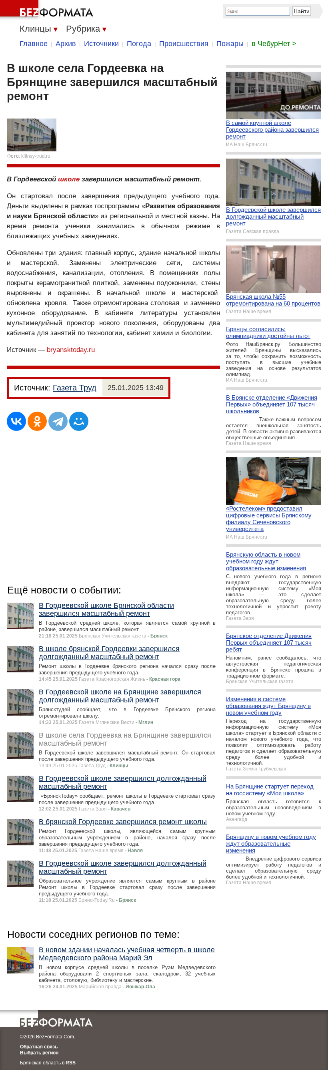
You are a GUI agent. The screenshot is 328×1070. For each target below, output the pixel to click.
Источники (101, 44)
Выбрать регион (39, 1053)
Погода (139, 44)
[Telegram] (58, 421)
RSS (71, 1063)
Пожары (230, 44)
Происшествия (183, 44)
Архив (66, 44)
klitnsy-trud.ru (35, 156)
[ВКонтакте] (16, 421)
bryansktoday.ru (71, 350)
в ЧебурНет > (274, 44)
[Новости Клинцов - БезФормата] (48, 10)
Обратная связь (39, 1047)
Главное (34, 44)
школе (69, 179)
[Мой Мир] (78, 421)
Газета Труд (74, 387)
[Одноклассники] (37, 421)
